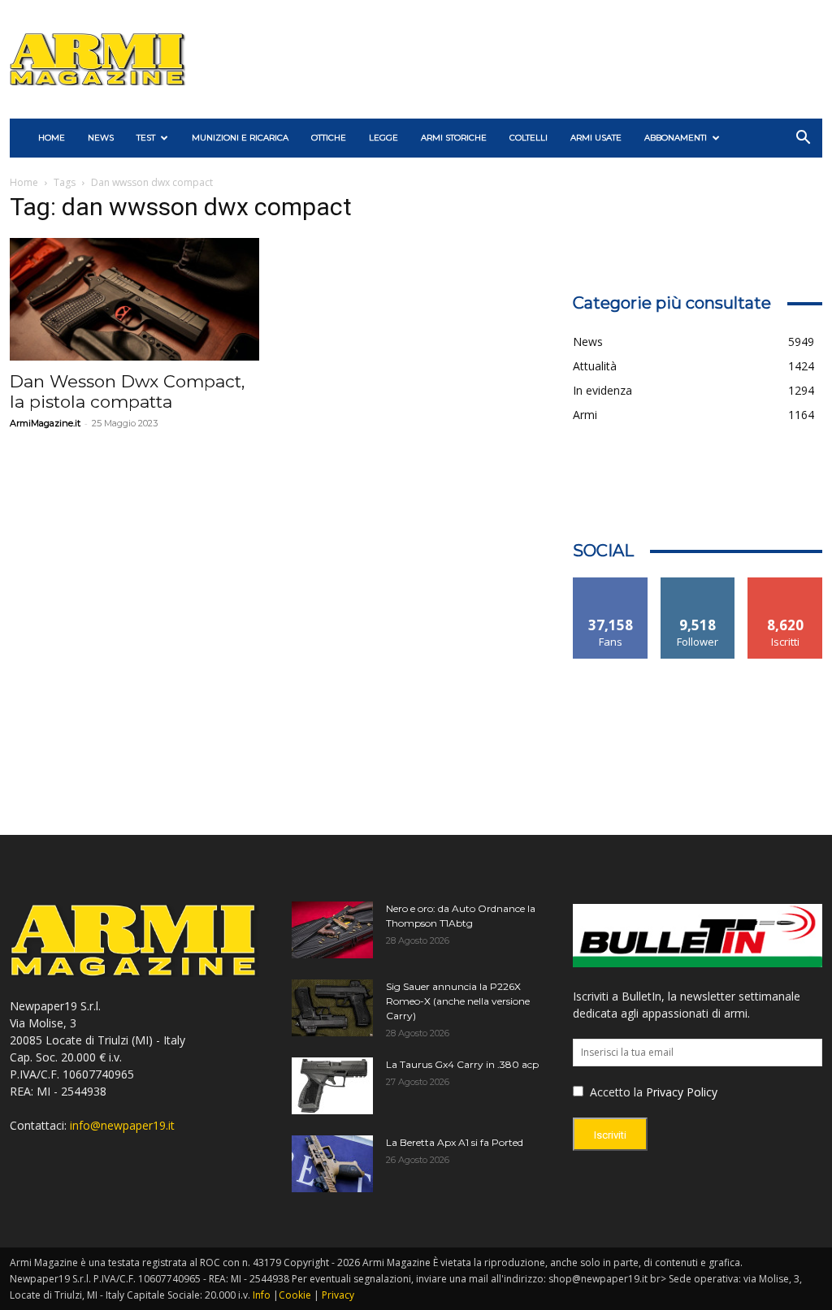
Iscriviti (785, 583)
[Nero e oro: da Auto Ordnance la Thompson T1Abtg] (332, 929)
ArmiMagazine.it (45, 423)
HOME (51, 137)
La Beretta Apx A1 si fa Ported (454, 1142)
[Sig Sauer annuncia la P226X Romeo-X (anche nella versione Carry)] (332, 1007)
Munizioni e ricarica (240, 137)
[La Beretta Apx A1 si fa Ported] (332, 1163)
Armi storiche (454, 137)
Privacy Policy (681, 1092)
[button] (802, 139)
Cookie (295, 1295)
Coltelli (528, 137)
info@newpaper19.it (122, 1125)
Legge (383, 137)
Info (262, 1295)
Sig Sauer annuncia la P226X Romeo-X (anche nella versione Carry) (458, 1001)
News (101, 137)
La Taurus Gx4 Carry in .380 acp (462, 1064)
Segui (698, 583)
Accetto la (614, 1092)
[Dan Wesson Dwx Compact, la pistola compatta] (134, 299)
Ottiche (328, 137)
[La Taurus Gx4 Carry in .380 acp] (332, 1085)
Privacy (338, 1295)
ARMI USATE (596, 137)
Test (145, 137)
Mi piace (611, 583)
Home (24, 182)
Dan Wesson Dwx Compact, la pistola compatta (127, 391)
